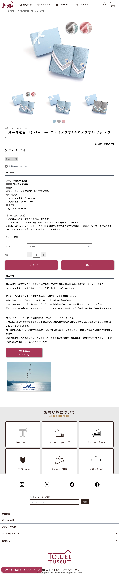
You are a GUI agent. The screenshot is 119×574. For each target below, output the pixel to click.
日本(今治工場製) (20, 184)
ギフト (43, 11)
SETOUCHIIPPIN (27, 11)
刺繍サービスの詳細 (18, 166)
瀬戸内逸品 (22, 180)
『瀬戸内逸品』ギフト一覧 (24, 352)
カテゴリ (9, 11)
